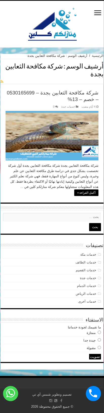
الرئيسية (97, 56)
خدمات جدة (68, 106)
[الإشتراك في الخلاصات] (2, 82)
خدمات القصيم (86, 270)
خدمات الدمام (86, 286)
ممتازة (91, 333)
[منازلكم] (52, 23)
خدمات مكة (88, 254)
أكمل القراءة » (86, 193)
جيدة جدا (89, 340)
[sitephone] (56, 401)
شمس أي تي (41, 394)
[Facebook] (61, 401)
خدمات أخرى (87, 301)
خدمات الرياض (86, 294)
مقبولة (91, 348)
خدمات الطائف (85, 262)
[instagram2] (51, 401)
